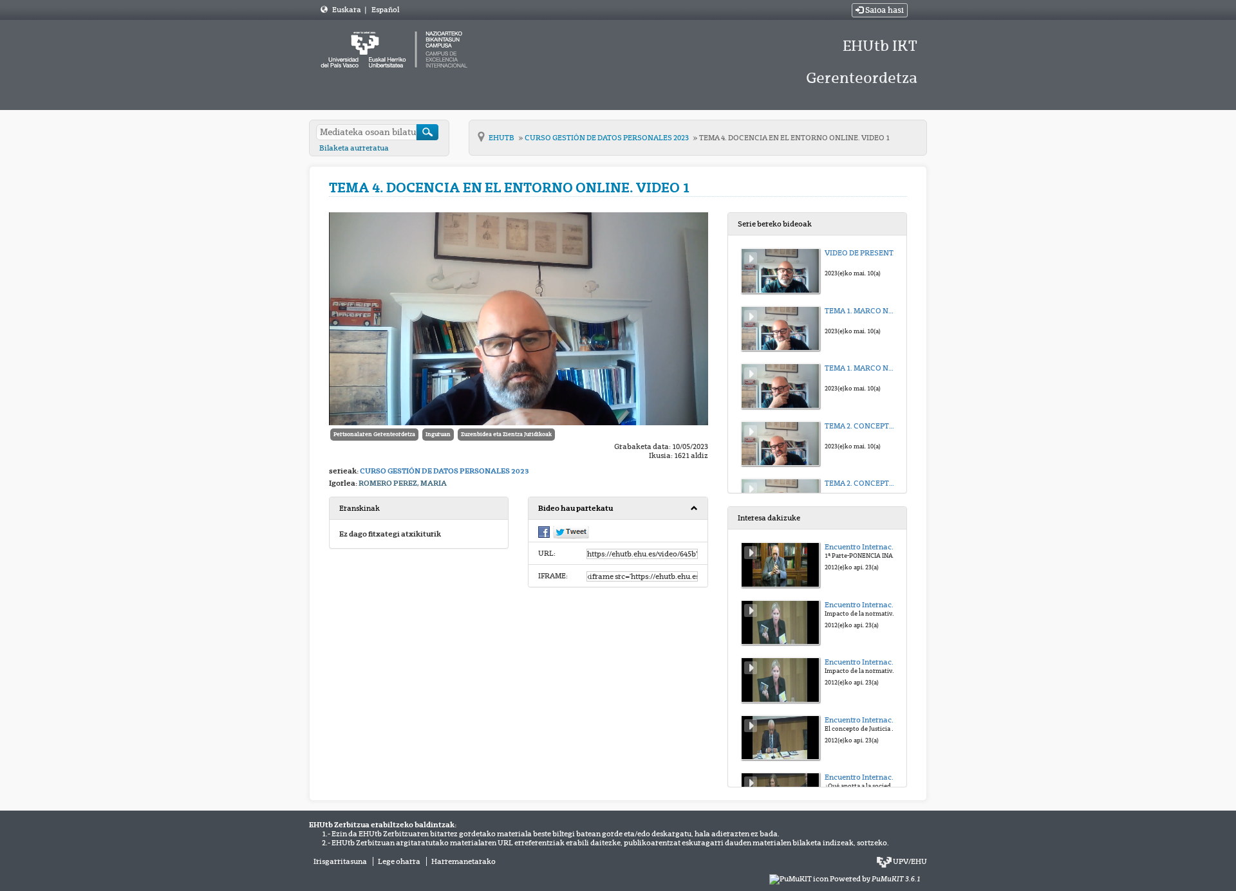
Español (385, 9)
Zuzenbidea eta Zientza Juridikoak (506, 434)
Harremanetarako (463, 861)
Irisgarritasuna (340, 861)
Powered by (875, 878)
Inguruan (438, 434)
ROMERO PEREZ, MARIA (403, 483)
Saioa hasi (883, 10)
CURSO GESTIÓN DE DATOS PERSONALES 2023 (607, 137)
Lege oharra (399, 861)
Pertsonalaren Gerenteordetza (374, 434)
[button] (618, 508)
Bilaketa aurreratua (354, 147)
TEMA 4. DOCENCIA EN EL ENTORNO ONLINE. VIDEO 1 (794, 137)
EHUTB (502, 137)
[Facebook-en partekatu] (544, 530)
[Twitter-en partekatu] (571, 531)
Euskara (347, 9)
